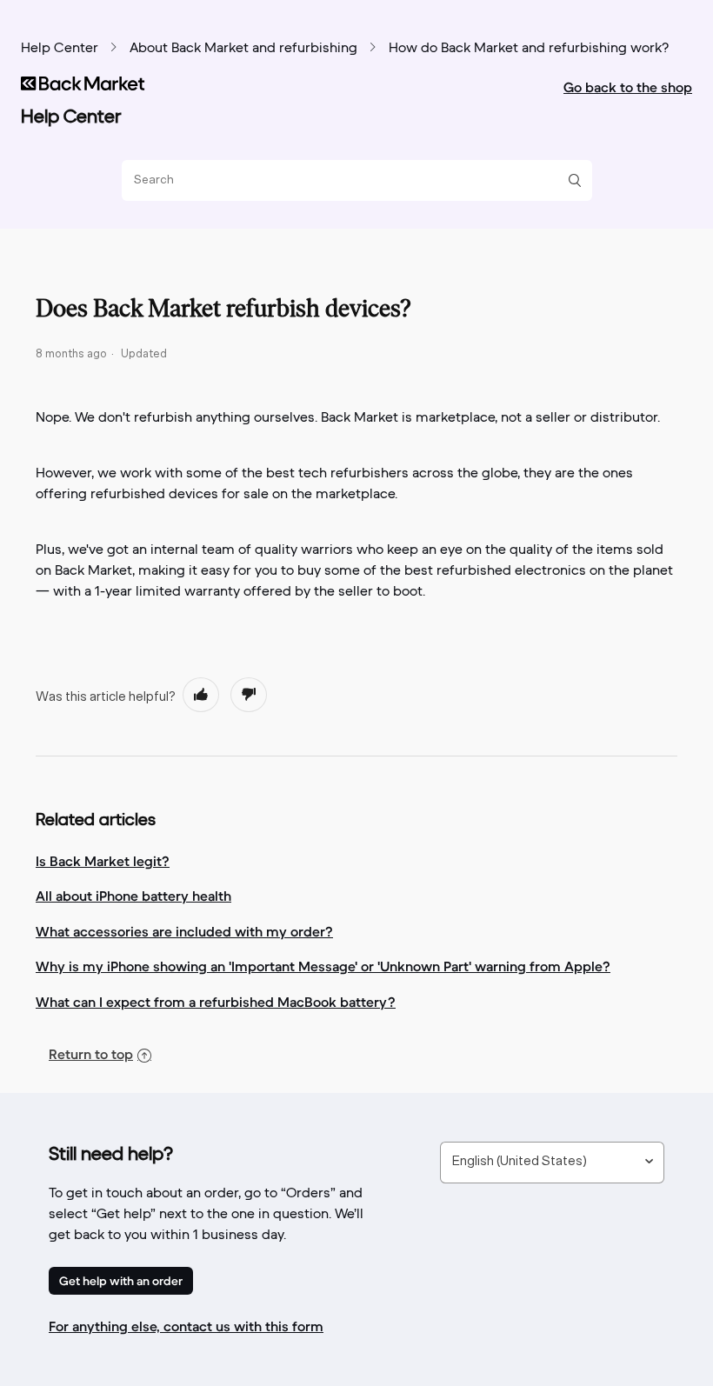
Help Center (59, 49)
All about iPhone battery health (133, 895)
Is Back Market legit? (103, 861)
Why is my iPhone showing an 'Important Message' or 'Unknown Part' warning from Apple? (323, 966)
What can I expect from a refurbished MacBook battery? (216, 1001)
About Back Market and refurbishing (243, 49)
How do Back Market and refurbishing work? (529, 49)
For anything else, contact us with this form (186, 1326)
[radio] (201, 694)
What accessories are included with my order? (184, 931)
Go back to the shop (627, 87)
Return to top (91, 1054)
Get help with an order (121, 1281)
